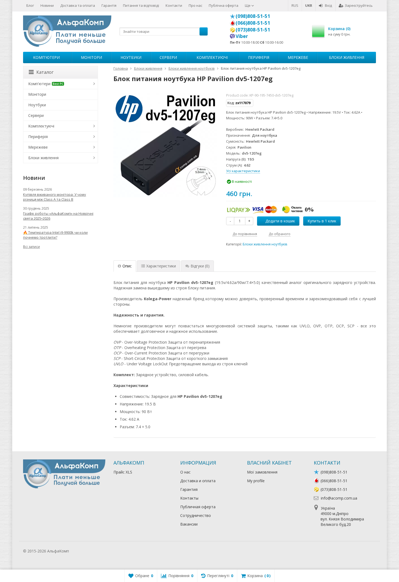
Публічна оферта (223, 5)
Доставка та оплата (77, 5)
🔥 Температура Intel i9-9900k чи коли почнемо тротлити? (55, 235)
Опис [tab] (127, 265)
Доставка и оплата (198, 480)
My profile (256, 480)
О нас (185, 472)
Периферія (258, 57)
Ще (248, 5)
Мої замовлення (262, 472)
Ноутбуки (131, 57)
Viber (242, 36)
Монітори (91, 57)
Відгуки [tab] (200, 265)
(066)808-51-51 (253, 23)
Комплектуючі (212, 57)
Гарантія (109, 5)
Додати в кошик (280, 220)
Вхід (328, 5)
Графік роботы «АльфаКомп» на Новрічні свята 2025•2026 (58, 216)
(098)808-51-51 (253, 16)
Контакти (174, 5)
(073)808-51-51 (253, 29)
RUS (295, 5)
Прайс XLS (122, 472)
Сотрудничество (195, 515)
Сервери (168, 57)
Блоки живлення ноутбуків (265, 244)
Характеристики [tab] (161, 265)
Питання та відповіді (141, 5)
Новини (47, 5)
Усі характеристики (243, 170)
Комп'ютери (46, 57)
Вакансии (189, 524)
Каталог (44, 72)
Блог (30, 5)
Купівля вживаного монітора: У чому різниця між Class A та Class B (54, 197)
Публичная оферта (198, 506)
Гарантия (189, 489)
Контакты (189, 498)
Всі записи (31, 246)
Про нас (195, 5)
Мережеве (298, 57)
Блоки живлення (346, 57)
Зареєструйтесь (359, 5)
